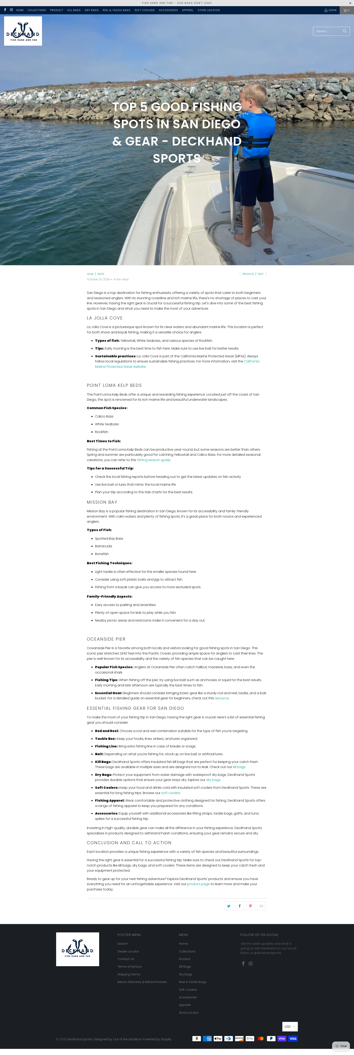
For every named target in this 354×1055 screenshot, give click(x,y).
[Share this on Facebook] (239, 906)
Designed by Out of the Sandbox (117, 1039)
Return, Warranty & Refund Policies (142, 982)
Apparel (188, 10)
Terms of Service (130, 967)
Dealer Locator (128, 951)
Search (123, 944)
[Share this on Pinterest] (250, 906)
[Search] (345, 31)
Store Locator (209, 10)
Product (56, 10)
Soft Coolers (145, 10)
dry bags (213, 779)
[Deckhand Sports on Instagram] (11, 10)
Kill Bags (74, 10)
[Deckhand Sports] (23, 31)
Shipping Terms (129, 974)
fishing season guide (153, 460)
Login (333, 10)
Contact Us (126, 959)
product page (198, 884)
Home (20, 10)
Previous (248, 274)
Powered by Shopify (157, 1039)
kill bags (239, 767)
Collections (37, 10)
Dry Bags (92, 10)
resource (222, 698)
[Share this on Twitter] (229, 906)
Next (261, 274)
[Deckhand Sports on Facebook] (5, 10)
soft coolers (170, 793)
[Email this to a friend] (261, 906)
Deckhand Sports (79, 1039)
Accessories (168, 10)
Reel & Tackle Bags (116, 10)
